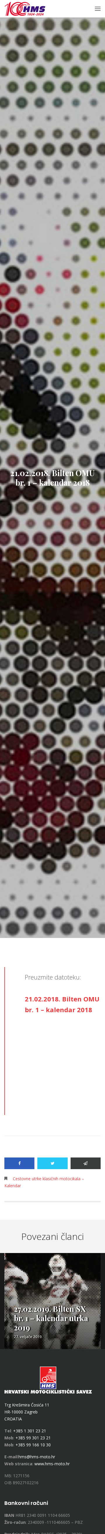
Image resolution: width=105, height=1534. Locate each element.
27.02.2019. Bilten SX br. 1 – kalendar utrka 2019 (51, 1318)
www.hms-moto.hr (52, 1463)
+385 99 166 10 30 (33, 1445)
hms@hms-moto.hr (36, 1456)
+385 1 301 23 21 (29, 1431)
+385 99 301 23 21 (33, 1438)
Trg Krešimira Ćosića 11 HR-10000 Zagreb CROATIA (26, 1412)
